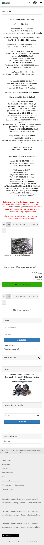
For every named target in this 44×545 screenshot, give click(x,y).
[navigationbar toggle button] (41, 3)
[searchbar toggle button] (29, 3)
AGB (3, 477)
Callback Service (7, 489)
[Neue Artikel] (39, 357)
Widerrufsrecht (7, 472)
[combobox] (19, 224)
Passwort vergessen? (11, 349)
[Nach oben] (37, 541)
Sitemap (7, 441)
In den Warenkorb (22, 285)
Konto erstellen (9, 345)
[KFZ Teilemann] (5, 3)
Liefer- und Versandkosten (11, 481)
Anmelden (22, 340)
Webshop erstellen (14, 542)
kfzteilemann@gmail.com (19, 207)
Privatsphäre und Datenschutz (13, 485)
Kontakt (5, 468)
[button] (4, 224)
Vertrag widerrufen (10, 535)
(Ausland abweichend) (28, 267)
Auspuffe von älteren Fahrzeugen (17, 255)
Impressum (6, 464)
